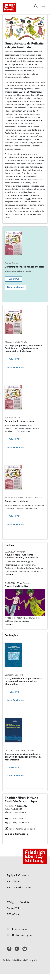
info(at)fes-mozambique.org (22, 829)
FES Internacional (17, 929)
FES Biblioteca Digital (19, 935)
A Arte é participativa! (17, 586)
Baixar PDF (14, 279)
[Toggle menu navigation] (43, 6)
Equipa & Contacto (15, 833)
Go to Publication (15, 287)
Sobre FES (13, 908)
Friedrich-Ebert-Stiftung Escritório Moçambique (21, 799)
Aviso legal (13, 881)
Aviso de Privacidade (19, 887)
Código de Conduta (18, 902)
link (28, 198)
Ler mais (9, 574)
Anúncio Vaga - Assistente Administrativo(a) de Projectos (21, 556)
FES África (13, 914)
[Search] (36, 6)
